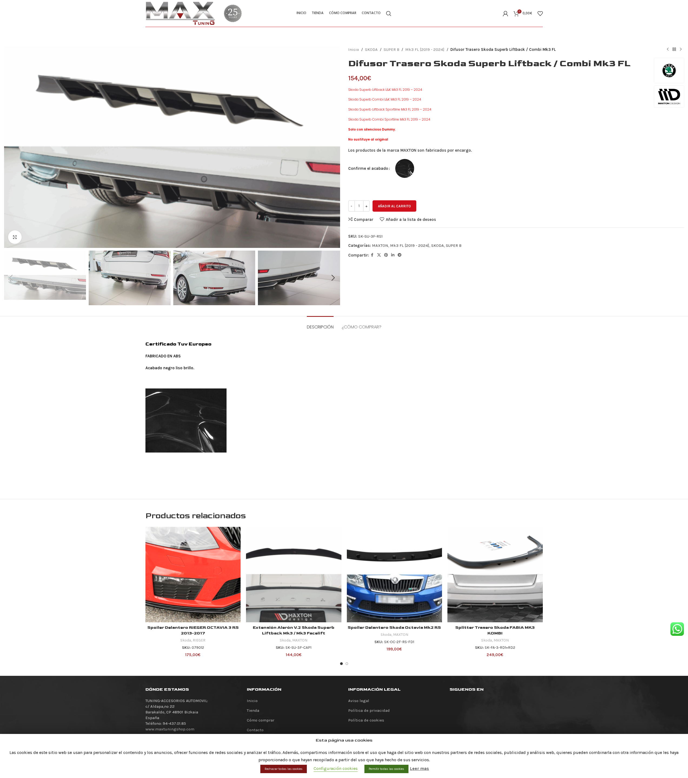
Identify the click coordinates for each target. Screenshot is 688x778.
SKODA (371, 49)
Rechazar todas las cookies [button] (284, 769)
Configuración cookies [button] (336, 768)
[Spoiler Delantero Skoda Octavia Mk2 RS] (394, 574)
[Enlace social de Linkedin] (393, 255)
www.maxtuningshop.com (169, 729)
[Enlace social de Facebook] (372, 255)
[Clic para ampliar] (15, 237)
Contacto (255, 729)
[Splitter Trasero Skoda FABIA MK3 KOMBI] (495, 574)
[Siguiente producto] (680, 49)
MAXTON (380, 245)
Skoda (185, 640)
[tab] (320, 324)
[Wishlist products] (540, 13)
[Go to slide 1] (341, 663)
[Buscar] (388, 13)
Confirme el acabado (368, 168)
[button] (11, 278)
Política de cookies (366, 720)
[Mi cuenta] (505, 13)
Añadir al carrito (394, 206)
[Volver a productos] (674, 49)
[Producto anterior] (667, 49)
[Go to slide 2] (346, 663)
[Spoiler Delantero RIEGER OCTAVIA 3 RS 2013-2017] (193, 574)
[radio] (404, 168)
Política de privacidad (369, 710)
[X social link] (379, 255)
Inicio (353, 49)
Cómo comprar (260, 720)
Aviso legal (358, 700)
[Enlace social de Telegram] (399, 255)
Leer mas (419, 768)
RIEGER (199, 640)
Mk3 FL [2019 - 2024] (424, 49)
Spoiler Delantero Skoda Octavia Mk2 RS (394, 627)
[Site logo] (180, 13)
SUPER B (391, 49)
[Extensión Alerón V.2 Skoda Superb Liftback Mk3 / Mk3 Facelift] (293, 574)
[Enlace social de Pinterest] (386, 255)
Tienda (253, 710)
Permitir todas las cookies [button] (386, 769)
